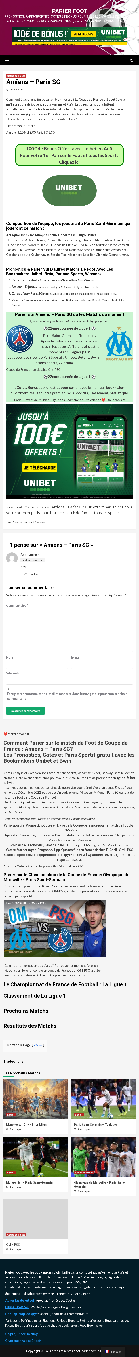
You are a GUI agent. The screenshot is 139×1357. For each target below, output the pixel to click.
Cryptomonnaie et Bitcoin (23, 1341)
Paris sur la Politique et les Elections (30, 1320)
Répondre (31, 574)
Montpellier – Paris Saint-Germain (29, 1182)
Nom (9, 657)
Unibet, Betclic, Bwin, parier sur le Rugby (85, 1320)
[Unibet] (69, 451)
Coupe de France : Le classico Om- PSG (33, 369)
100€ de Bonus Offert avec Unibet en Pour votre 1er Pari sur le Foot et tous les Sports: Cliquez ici (69, 155)
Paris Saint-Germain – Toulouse (68, 335)
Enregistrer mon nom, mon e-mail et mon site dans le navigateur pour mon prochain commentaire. (67, 696)
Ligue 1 (11, 1115)
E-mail (75, 657)
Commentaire (17, 605)
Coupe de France (16, 76)
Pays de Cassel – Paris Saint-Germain (39, 300)
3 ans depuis (16, 1129)
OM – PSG (13, 1244)
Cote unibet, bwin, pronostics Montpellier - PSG (50, 866)
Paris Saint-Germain (33, 521)
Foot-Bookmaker (91, 1325)
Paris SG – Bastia (24, 280)
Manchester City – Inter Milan (26, 1124)
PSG (77, 1282)
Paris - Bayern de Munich (31, 400)
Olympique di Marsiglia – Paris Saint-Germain (69, 845)
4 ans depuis (84, 1129)
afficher (38, 1045)
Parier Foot (69, 11)
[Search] (131, 60)
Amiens (17, 521)
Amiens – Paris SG (66, 507)
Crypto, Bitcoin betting (21, 1334)
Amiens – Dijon (22, 287)
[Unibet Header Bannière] (69, 36)
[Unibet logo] (69, 203)
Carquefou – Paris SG (27, 293)
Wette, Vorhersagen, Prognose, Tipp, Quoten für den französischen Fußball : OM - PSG (69, 850)
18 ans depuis (16, 89)
